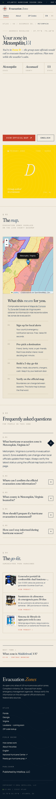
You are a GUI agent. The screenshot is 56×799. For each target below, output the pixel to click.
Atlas (6, 24)
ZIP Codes (32, 16)
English (45, 138)
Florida (5, 713)
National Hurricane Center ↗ (15, 754)
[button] (28, 262)
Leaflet (15, 292)
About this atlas (9, 746)
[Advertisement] (28, 103)
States (6, 16)
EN (46, 16)
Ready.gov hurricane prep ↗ (15, 758)
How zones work (10, 742)
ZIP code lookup (9, 729)
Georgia (6, 717)
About (18, 16)
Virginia (6, 721)
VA (14, 24)
